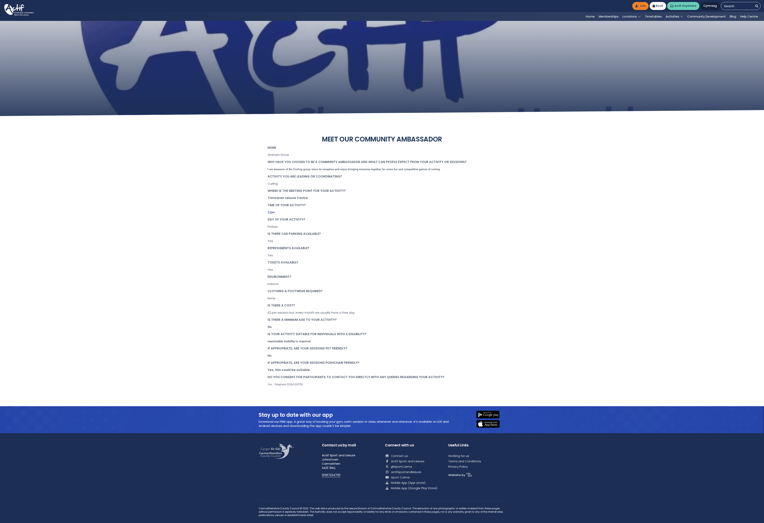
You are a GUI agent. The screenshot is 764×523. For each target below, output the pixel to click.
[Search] (756, 6)
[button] (490, 415)
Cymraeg (710, 6)
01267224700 (331, 475)
